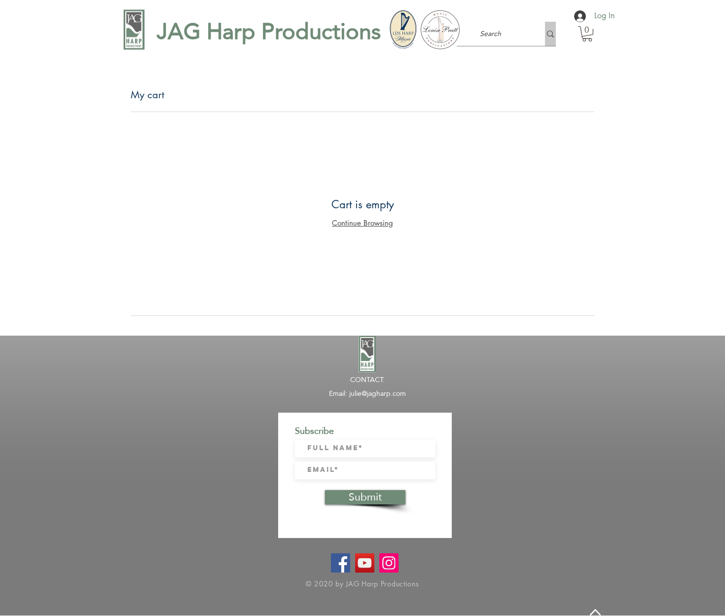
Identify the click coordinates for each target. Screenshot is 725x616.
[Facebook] (340, 563)
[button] (587, 33)
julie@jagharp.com (377, 393)
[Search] (550, 34)
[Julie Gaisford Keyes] (364, 563)
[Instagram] (389, 563)
